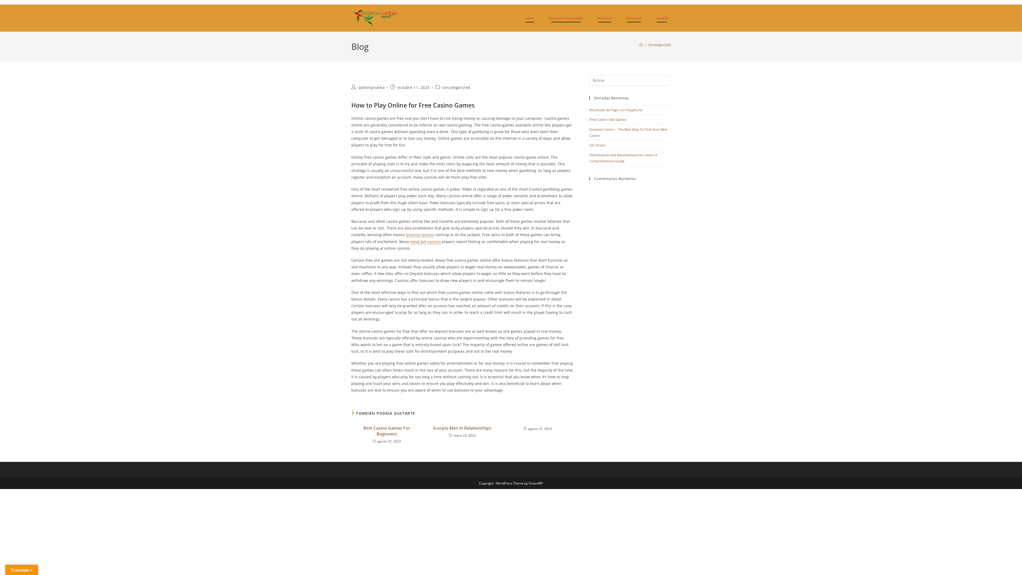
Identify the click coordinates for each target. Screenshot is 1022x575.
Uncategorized (659, 44)
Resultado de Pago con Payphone (615, 110)
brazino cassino (420, 234)
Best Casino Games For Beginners (386, 431)
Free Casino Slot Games (607, 119)
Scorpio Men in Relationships (462, 428)
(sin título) (597, 145)
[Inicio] (641, 44)
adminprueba (371, 87)
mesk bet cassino (425, 241)
